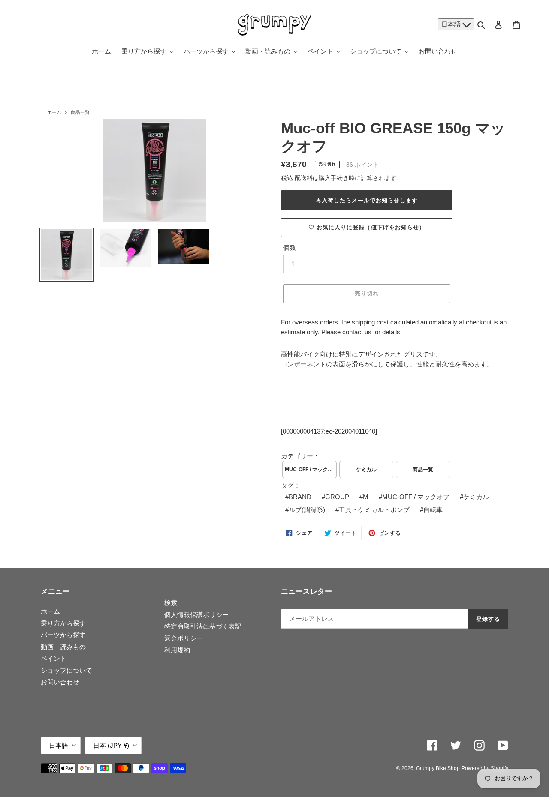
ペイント (53, 658)
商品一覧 (80, 112)
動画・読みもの (63, 646)
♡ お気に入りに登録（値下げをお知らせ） (366, 227)
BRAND (300, 496)
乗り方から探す (63, 623)
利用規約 (177, 649)
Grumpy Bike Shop (438, 768)
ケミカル (366, 470)
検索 (170, 602)
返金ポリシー (183, 638)
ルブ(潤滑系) (307, 509)
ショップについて (66, 670)
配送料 (304, 177)
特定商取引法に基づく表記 (202, 626)
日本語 (451, 24)
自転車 (433, 509)
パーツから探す (63, 634)
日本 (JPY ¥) (111, 745)
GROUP (337, 496)
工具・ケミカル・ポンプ (374, 509)
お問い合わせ (60, 682)
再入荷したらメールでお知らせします (367, 200)
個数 (289, 247)
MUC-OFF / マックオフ (311, 470)
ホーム (54, 112)
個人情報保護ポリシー (196, 614)
